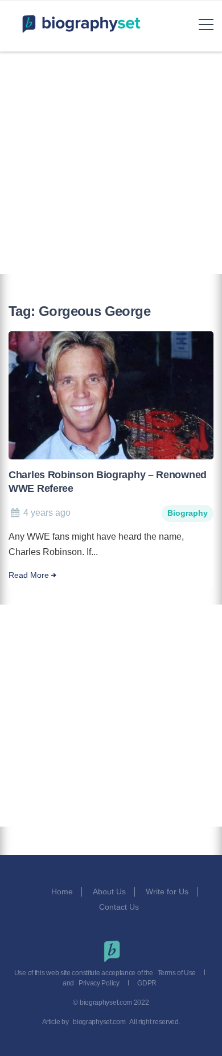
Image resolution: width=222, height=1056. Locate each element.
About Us (109, 891)
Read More (29, 575)
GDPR (147, 983)
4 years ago (47, 512)
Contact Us (120, 906)
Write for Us (167, 891)
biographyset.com (99, 1022)
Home (62, 891)
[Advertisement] (111, 163)
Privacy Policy (99, 983)
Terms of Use (177, 973)
